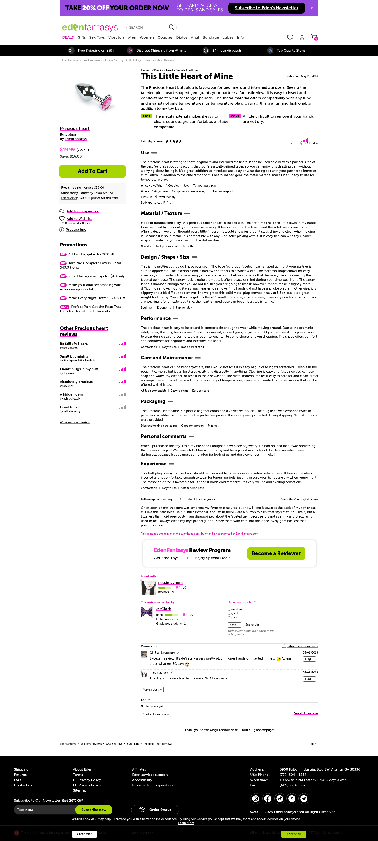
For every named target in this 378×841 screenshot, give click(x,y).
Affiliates (139, 769)
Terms (78, 775)
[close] (311, 8)
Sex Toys (97, 37)
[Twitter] (291, 798)
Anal (195, 37)
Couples (165, 37)
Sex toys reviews (93, 60)
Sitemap (79, 790)
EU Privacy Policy (87, 785)
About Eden (82, 769)
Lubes (227, 37)
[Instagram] (255, 798)
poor (234, 617)
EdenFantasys (70, 60)
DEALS (68, 37)
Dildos (181, 37)
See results (252, 624)
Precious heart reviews (160, 60)
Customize (84, 834)
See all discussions (306, 713)
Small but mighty (74, 356)
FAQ (17, 780)
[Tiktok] (279, 798)
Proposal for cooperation (152, 785)
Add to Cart (92, 171)
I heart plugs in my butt (79, 369)
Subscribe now (93, 810)
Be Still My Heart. (74, 344)
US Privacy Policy (87, 780)
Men (132, 37)
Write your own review (75, 422)
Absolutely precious (76, 382)
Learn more (186, 823)
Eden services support (150, 775)
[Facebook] (267, 798)
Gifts (81, 37)
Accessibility (142, 780)
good (234, 613)
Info (240, 37)
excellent (237, 609)
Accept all (294, 834)
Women (147, 37)
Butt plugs (135, 60)
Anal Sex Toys (116, 60)
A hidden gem (71, 394)
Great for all (70, 407)
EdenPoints (69, 198)
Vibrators (116, 37)
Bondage (211, 37)
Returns (20, 775)
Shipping (21, 769)
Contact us (23, 785)
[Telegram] (303, 798)
